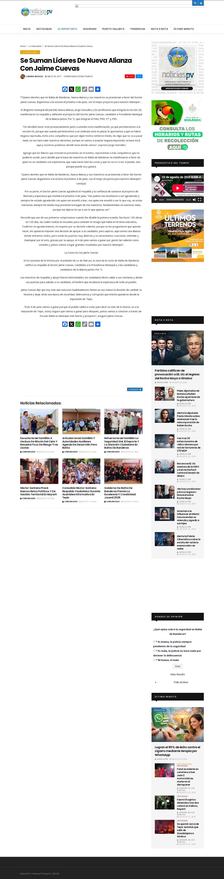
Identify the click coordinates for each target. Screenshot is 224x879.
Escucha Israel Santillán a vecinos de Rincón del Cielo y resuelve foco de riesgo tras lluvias (39, 443)
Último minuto (184, 28)
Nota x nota (159, 28)
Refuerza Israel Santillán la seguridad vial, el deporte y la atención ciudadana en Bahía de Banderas (121, 443)
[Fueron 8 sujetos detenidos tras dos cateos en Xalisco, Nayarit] (164, 802)
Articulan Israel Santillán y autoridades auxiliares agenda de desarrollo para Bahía (79, 443)
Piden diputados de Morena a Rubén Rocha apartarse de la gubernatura (188, 395)
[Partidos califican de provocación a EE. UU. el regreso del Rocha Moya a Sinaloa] (178, 347)
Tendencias (137, 28)
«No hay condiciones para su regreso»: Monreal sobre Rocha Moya (188, 493)
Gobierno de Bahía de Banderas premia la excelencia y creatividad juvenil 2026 (120, 492)
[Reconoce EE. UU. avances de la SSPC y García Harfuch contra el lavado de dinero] (164, 466)
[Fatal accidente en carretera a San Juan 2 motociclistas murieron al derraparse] (164, 770)
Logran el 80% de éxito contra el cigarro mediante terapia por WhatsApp (177, 751)
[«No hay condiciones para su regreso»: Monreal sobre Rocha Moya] (164, 492)
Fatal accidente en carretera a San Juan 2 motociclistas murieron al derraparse (187, 776)
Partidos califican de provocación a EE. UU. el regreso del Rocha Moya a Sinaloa (177, 374)
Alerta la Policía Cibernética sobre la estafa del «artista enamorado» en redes (188, 542)
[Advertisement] (81, 358)
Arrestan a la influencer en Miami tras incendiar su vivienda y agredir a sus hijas (188, 517)
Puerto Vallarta (113, 28)
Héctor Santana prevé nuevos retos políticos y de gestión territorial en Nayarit (38, 491)
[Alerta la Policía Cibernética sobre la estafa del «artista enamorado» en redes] (164, 539)
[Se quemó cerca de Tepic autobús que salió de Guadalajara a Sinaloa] (164, 827)
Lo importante (67, 28)
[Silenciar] (194, 199)
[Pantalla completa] (199, 199)
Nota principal (184, 764)
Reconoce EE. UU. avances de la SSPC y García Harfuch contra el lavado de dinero (188, 470)
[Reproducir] (155, 199)
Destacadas (44, 28)
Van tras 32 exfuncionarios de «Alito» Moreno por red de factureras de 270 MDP (189, 444)
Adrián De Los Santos (186, 789)
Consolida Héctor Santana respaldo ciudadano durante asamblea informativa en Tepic (81, 492)
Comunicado (28, 451)
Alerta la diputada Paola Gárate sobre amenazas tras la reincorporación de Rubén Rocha (188, 419)
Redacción (162, 382)
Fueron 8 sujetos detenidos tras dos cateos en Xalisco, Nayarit (188, 804)
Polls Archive (181, 682)
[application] (178, 188)
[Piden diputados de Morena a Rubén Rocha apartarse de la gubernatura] (164, 394)
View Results (177, 674)
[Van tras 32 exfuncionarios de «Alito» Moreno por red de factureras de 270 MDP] (164, 441)
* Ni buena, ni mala (167, 660)
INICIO (27, 28)
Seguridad (89, 28)
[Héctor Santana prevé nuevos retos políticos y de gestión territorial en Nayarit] (39, 471)
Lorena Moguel (34, 76)
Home (23, 46)
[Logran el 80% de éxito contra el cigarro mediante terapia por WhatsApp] (178, 724)
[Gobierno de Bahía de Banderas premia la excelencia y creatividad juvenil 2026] (123, 471)
